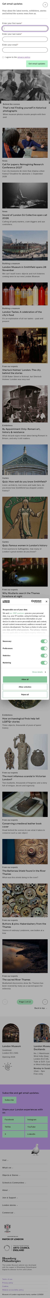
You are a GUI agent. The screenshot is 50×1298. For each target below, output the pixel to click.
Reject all (25, 694)
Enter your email (10, 45)
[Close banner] (46, 601)
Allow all (25, 679)
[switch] (44, 648)
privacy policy (24, 57)
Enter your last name (12, 34)
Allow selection (25, 687)
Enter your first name (12, 23)
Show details (37, 672)
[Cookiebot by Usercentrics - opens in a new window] (31, 601)
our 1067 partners (17, 613)
